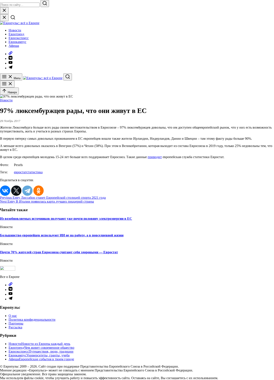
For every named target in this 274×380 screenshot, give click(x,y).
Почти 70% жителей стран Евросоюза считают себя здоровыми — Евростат (59, 252)
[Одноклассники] (38, 191)
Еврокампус (17, 42)
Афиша (14, 46)
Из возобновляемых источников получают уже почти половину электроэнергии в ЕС (66, 218)
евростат (20, 172)
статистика (35, 172)
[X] (16, 191)
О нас (13, 316)
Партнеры (16, 323)
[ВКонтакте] (5, 191)
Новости (15, 30)
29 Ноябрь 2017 (10, 121)
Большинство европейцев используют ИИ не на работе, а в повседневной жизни (62, 235)
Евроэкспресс (19, 38)
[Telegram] (27, 191)
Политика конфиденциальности (32, 319)
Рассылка (15, 327)
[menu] (7, 84)
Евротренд (16, 34)
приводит (155, 157)
